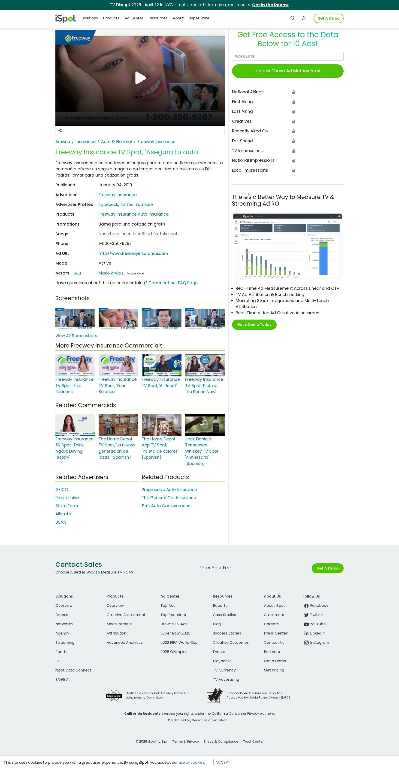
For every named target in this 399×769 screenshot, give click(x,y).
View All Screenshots (76, 336)
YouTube (144, 204)
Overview (64, 605)
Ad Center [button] (134, 18)
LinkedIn (317, 633)
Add (77, 273)
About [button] (178, 18)
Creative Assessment (126, 614)
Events (219, 651)
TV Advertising (226, 679)
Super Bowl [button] (199, 18)
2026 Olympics (173, 651)
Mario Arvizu (111, 273)
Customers (274, 614)
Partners (272, 651)
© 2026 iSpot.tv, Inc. (152, 741)
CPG (59, 661)
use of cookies (191, 762)
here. (271, 713)
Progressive (67, 497)
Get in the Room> (270, 5)
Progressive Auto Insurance (169, 489)
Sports (61, 651)
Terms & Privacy (185, 741)
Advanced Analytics (125, 642)
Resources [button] (157, 18)
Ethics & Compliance (221, 741)
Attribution (116, 633)
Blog (217, 624)
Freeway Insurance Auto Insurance (134, 214)
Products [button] (111, 18)
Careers (271, 624)
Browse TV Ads (173, 624)
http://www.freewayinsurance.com (133, 253)
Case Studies (224, 614)
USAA (60, 522)
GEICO (61, 489)
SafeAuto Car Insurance (166, 506)
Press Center (276, 633)
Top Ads (167, 605)
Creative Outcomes (231, 642)
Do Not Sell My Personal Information (197, 720)
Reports (220, 605)
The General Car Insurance (169, 497)
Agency (62, 633)
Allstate (63, 514)
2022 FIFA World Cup (179, 642)
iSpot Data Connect (73, 670)
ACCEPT (222, 762)
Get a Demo (275, 661)
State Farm (66, 506)
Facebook (108, 204)
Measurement (119, 624)
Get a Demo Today (254, 324)
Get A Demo (328, 18)
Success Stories (227, 633)
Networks (64, 624)
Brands (61, 614)
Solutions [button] (90, 18)
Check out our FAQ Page (173, 283)
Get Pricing (274, 670)
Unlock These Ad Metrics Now (288, 71)
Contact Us (274, 642)
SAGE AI (62, 679)
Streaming (64, 642)
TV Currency (224, 670)
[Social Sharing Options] (60, 130)
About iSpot (274, 605)
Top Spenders (173, 614)
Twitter (127, 204)
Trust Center (253, 741)
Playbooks (222, 661)
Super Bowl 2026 (175, 633)
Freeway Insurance (118, 195)
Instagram (319, 642)
